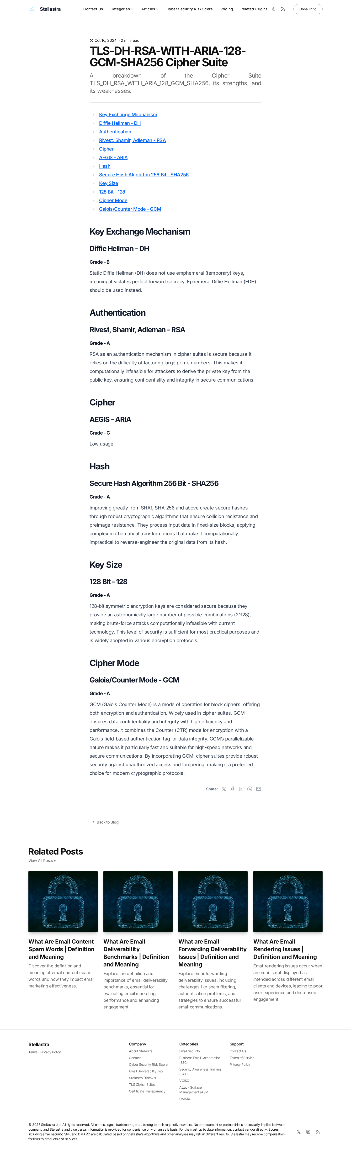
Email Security (189, 1051)
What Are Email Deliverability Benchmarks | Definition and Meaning (136, 953)
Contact (135, 1058)
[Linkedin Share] (241, 789)
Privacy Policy (50, 1052)
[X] (298, 1132)
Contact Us (93, 9)
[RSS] (318, 1132)
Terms (32, 1052)
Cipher (106, 149)
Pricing (226, 9)
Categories (120, 9)
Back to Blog (107, 822)
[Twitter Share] (224, 789)
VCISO (184, 1081)
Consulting (308, 9)
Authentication (115, 132)
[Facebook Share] (232, 789)
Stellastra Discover (142, 1078)
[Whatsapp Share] (250, 789)
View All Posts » (42, 860)
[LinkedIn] (308, 1132)
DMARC (185, 1099)
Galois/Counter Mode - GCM (130, 209)
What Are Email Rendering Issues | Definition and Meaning (285, 949)
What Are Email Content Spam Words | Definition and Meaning (61, 949)
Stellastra (38, 1044)
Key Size (108, 183)
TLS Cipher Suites (142, 1084)
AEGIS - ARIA (113, 157)
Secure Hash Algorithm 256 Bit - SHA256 (144, 175)
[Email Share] (258, 789)
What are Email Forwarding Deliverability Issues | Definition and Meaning (212, 953)
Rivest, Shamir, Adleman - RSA (132, 140)
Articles (148, 9)
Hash (104, 166)
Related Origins (253, 9)
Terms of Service (242, 1058)
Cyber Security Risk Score (189, 9)
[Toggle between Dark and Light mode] (273, 9)
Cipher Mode (113, 200)
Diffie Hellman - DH (120, 123)
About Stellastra (141, 1051)
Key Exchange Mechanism (128, 114)
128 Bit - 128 (112, 192)
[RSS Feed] (283, 9)
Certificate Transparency (147, 1091)
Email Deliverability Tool (146, 1071)
